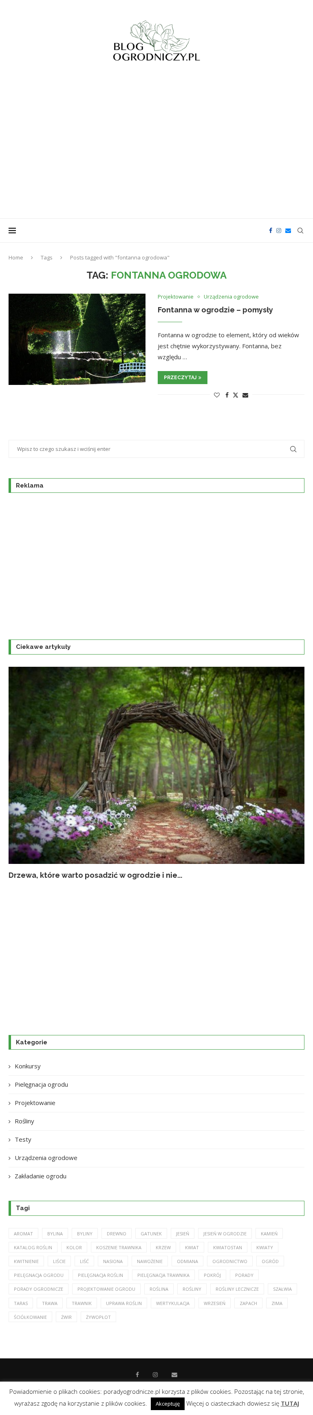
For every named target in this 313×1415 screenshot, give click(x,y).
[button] (24, 773)
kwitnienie (26, 1261)
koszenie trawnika (118, 1247)
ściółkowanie (30, 1317)
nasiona (113, 1261)
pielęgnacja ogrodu (39, 1275)
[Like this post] (217, 395)
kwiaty (264, 1247)
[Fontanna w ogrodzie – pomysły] (77, 339)
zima (276, 1303)
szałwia (282, 1289)
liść (84, 1261)
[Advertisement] (156, 145)
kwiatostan (227, 1247)
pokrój (212, 1275)
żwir (66, 1317)
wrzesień (214, 1303)
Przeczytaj (180, 377)
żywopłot (98, 1317)
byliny (85, 1233)
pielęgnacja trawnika (163, 1275)
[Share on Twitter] (235, 395)
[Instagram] (278, 230)
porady (244, 1275)
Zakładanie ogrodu (40, 1176)
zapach (248, 1303)
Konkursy (28, 1066)
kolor (74, 1247)
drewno (116, 1233)
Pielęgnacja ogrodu (41, 1084)
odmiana (187, 1261)
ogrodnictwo (229, 1261)
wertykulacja (173, 1303)
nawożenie (150, 1261)
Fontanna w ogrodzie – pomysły (215, 309)
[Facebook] (270, 230)
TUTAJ (290, 1403)
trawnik (82, 1303)
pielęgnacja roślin (100, 1275)
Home (16, 257)
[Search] (300, 230)
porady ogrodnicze (38, 1289)
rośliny (192, 1289)
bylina (55, 1233)
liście (59, 1261)
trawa (49, 1303)
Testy (23, 1139)
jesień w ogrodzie (225, 1233)
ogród (270, 1261)
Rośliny (24, 1121)
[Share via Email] (245, 395)
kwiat (192, 1247)
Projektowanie (35, 1103)
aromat (23, 1233)
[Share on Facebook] (227, 395)
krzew (163, 1247)
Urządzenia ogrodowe (46, 1158)
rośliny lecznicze (237, 1289)
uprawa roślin (124, 1303)
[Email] (288, 230)
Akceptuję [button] (168, 1403)
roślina (159, 1289)
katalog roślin (33, 1247)
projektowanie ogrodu (106, 1289)
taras (21, 1303)
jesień (182, 1233)
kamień (269, 1233)
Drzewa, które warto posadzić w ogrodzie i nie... (95, 875)
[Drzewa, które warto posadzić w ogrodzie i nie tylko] (156, 765)
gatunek (151, 1233)
